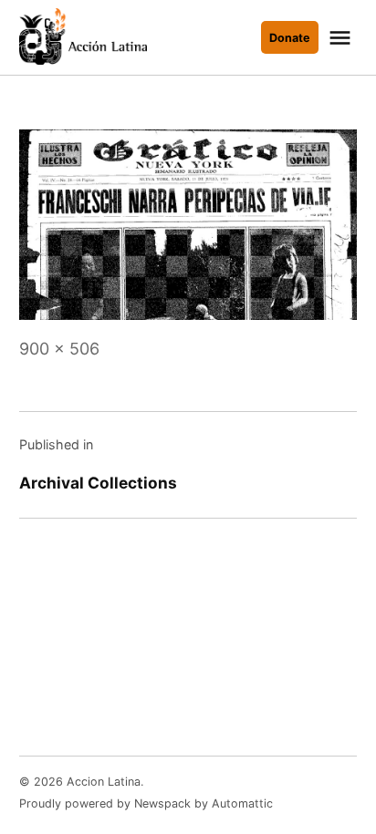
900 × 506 (59, 348)
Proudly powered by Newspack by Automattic (146, 803)
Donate (289, 38)
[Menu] (342, 38)
